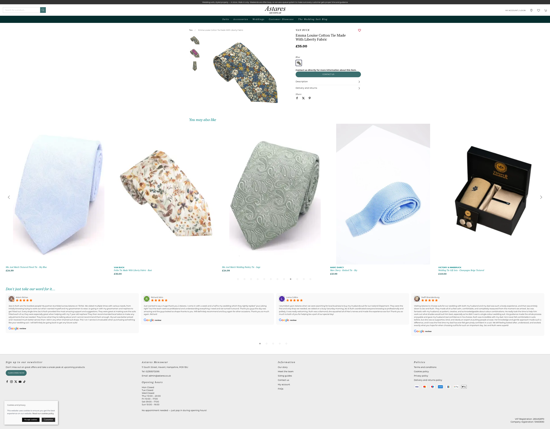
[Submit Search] (43, 10)
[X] (15, 381)
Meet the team (285, 371)
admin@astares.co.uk (160, 375)
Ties (190, 30)
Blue (298, 57)
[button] (538, 10)
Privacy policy (421, 375)
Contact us (328, 74)
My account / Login (515, 10)
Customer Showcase (281, 19)
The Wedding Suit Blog (313, 19)
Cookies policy (421, 371)
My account (284, 384)
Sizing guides (285, 375)
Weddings (259, 19)
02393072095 (152, 371)
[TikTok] (24, 381)
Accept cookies (30, 420)
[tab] (238, 279)
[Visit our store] (531, 10)
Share (299, 94)
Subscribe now (16, 373)
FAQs (280, 389)
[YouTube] (20, 381)
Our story (283, 367)
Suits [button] (225, 19)
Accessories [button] (240, 19)
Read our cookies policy (43, 413)
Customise (48, 420)
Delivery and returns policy (428, 380)
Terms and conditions (425, 367)
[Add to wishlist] (107, 127)
